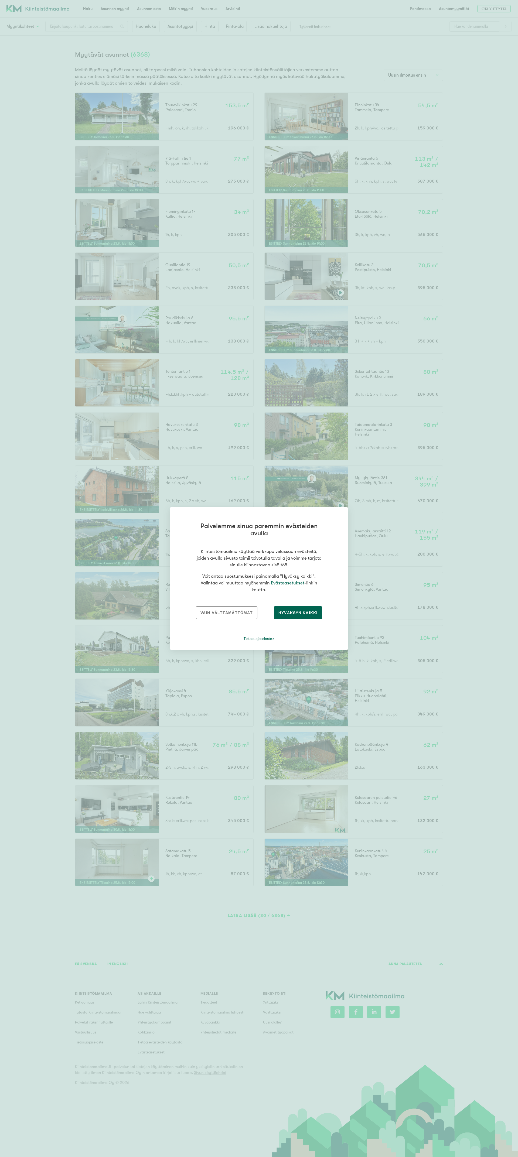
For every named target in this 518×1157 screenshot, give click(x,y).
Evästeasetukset (287, 583)
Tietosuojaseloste (258, 638)
